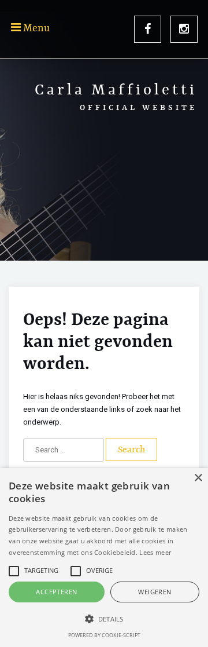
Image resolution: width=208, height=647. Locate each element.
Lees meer (155, 552)
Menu (35, 28)
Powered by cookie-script (104, 635)
